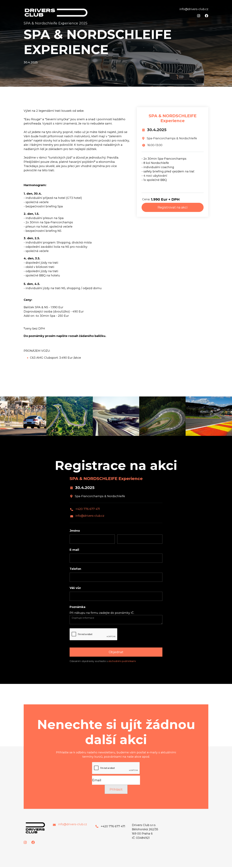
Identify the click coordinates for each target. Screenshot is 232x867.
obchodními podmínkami (122, 661)
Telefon (75, 569)
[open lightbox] (23, 416)
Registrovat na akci (172, 207)
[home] (56, 12)
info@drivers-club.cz (89, 515)
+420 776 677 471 (87, 509)
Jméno (75, 530)
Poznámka (77, 607)
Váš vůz (75, 588)
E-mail (74, 550)
